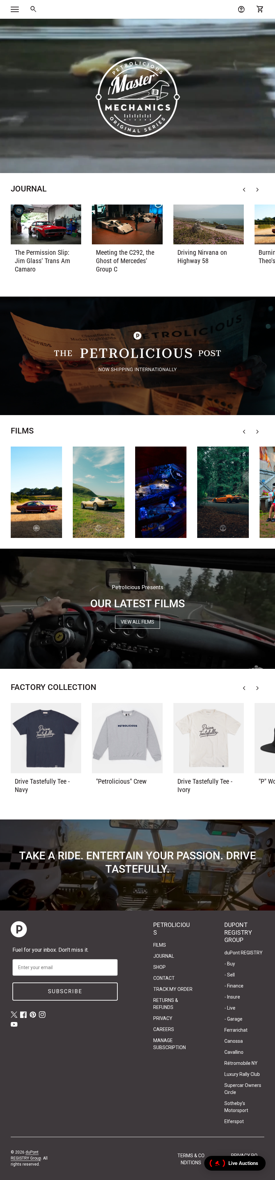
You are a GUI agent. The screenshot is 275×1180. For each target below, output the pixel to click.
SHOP (159, 967)
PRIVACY (162, 1018)
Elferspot (234, 1121)
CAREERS (163, 1029)
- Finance (233, 986)
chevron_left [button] (244, 190)
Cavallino (233, 1052)
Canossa (233, 1041)
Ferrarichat (236, 1030)
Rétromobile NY (241, 1063)
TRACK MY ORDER (172, 989)
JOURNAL (163, 956)
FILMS (159, 945)
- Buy (229, 963)
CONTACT (164, 978)
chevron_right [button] (258, 190)
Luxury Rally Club (242, 1074)
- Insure (232, 997)
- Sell (229, 974)
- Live (229, 1008)
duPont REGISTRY (243, 952)
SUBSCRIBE (65, 991)
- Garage (233, 1019)
